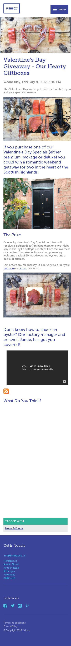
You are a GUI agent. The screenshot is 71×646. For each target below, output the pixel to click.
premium (9, 268)
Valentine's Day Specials (25, 152)
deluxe (23, 268)
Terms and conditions (14, 622)
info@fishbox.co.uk (14, 555)
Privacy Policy (10, 625)
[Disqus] (37, 450)
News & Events (14, 528)
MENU (62, 9)
